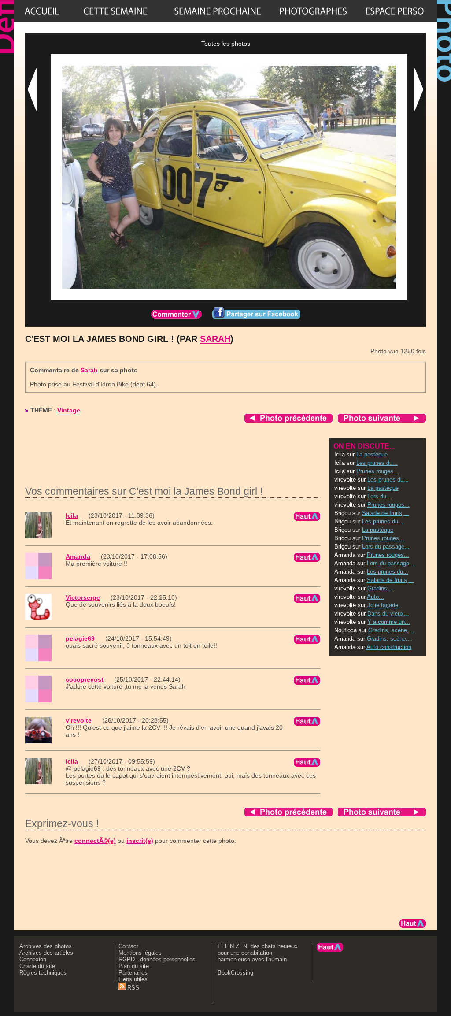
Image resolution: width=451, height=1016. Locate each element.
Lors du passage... (386, 546)
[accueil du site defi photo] (42, 11)
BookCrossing (235, 972)
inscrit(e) (139, 840)
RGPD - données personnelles (157, 959)
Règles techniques (43, 972)
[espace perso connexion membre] (394, 11)
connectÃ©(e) (95, 840)
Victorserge (83, 597)
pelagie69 (80, 638)
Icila (72, 515)
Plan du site (133, 966)
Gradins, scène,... (391, 630)
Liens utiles (133, 979)
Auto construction (388, 647)
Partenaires (133, 972)
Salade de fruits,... (385, 513)
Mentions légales (140, 952)
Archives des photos (45, 946)
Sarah (215, 339)
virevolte (79, 720)
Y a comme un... (388, 622)
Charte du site (37, 966)
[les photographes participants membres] (313, 11)
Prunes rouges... (377, 471)
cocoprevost (85, 679)
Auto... (375, 596)
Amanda (78, 556)
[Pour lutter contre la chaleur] (217, 11)
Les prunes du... (377, 463)
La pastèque (372, 454)
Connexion (32, 959)
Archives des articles (46, 952)
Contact (128, 946)
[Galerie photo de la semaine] (115, 11)
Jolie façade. (383, 605)
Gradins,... (380, 588)
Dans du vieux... (388, 613)
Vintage (68, 410)
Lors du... (379, 496)
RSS (132, 987)
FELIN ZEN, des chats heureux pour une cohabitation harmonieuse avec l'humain (258, 953)
